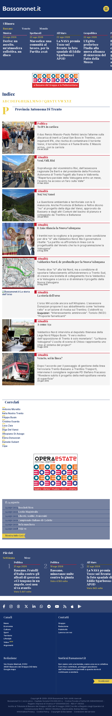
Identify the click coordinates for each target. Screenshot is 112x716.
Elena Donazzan (11, 437)
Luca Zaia (7, 425)
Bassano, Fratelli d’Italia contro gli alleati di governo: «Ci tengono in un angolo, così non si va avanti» (27, 579)
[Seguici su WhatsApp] (41, 607)
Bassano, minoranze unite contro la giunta (62, 573)
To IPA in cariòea (47, 127)
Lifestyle (7, 638)
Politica (42, 123)
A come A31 (44, 324)
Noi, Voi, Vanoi (46, 194)
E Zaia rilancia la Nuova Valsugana (58, 228)
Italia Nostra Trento (12, 413)
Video (8, 642)
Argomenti (8, 645)
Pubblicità (63, 629)
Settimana (9, 557)
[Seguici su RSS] (65, 607)
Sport (6, 632)
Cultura (7, 629)
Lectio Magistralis (28, 511)
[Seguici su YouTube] (57, 607)
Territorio (8, 635)
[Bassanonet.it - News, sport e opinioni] (56, 8)
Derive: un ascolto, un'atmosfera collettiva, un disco (12, 48)
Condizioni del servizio (84, 711)
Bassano (8, 28)
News (6, 623)
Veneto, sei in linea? (49, 358)
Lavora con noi (65, 632)
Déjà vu (22, 528)
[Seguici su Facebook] (4, 607)
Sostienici (103, 680)
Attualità (42, 157)
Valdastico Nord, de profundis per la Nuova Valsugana (71, 262)
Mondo (44, 28)
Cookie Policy (43, 711)
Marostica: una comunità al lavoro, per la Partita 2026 (40, 46)
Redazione (63, 626)
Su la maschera (26, 524)
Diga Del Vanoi (10, 429)
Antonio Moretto (11, 409)
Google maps (10, 669)
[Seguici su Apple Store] (72, 607)
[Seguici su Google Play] (79, 607)
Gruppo (61, 623)
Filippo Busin (9, 417)
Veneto (26, 28)
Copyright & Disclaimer (61, 711)
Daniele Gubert (10, 441)
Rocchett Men (25, 507)
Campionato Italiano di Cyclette (35, 520)
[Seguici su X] (26, 607)
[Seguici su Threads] (18, 607)
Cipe (5, 446)
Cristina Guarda (10, 421)
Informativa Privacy (26, 711)
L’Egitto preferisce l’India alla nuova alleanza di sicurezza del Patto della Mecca (95, 51)
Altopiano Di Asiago (13, 433)
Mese (27, 557)
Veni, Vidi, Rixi (46, 160)
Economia (8, 626)
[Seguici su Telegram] (49, 607)
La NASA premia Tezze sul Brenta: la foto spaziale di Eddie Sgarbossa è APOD (69, 49)
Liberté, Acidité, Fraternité (32, 516)
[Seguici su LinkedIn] (34, 607)
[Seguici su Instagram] (11, 607)
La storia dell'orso (48, 295)
